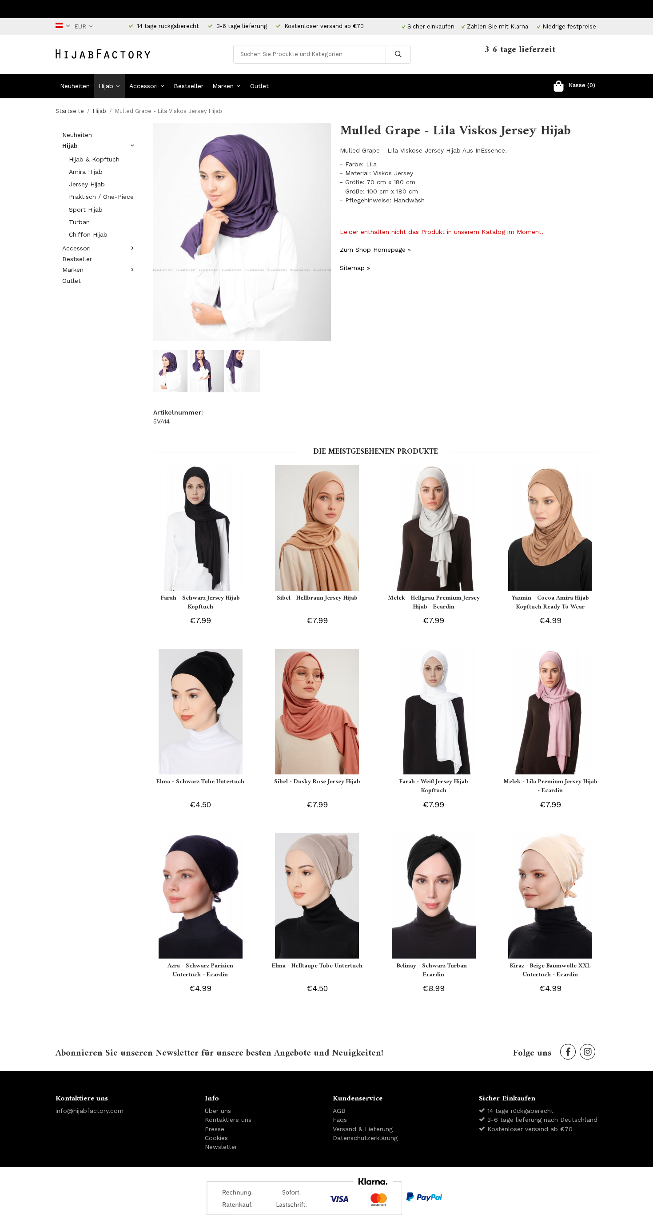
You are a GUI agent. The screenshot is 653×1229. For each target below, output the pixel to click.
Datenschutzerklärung (365, 1137)
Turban (79, 222)
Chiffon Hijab (88, 234)
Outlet (259, 85)
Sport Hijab (86, 209)
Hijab (106, 85)
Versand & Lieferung (363, 1128)
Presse (214, 1128)
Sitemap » (355, 267)
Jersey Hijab (87, 184)
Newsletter (221, 1146)
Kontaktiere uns (228, 1119)
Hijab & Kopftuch (94, 159)
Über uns (218, 1110)
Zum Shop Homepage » (375, 249)
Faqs (340, 1119)
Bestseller (188, 85)
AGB (339, 1110)
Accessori (143, 85)
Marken (223, 85)
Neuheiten (75, 85)
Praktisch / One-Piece (101, 196)
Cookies (216, 1137)
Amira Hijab (86, 171)
